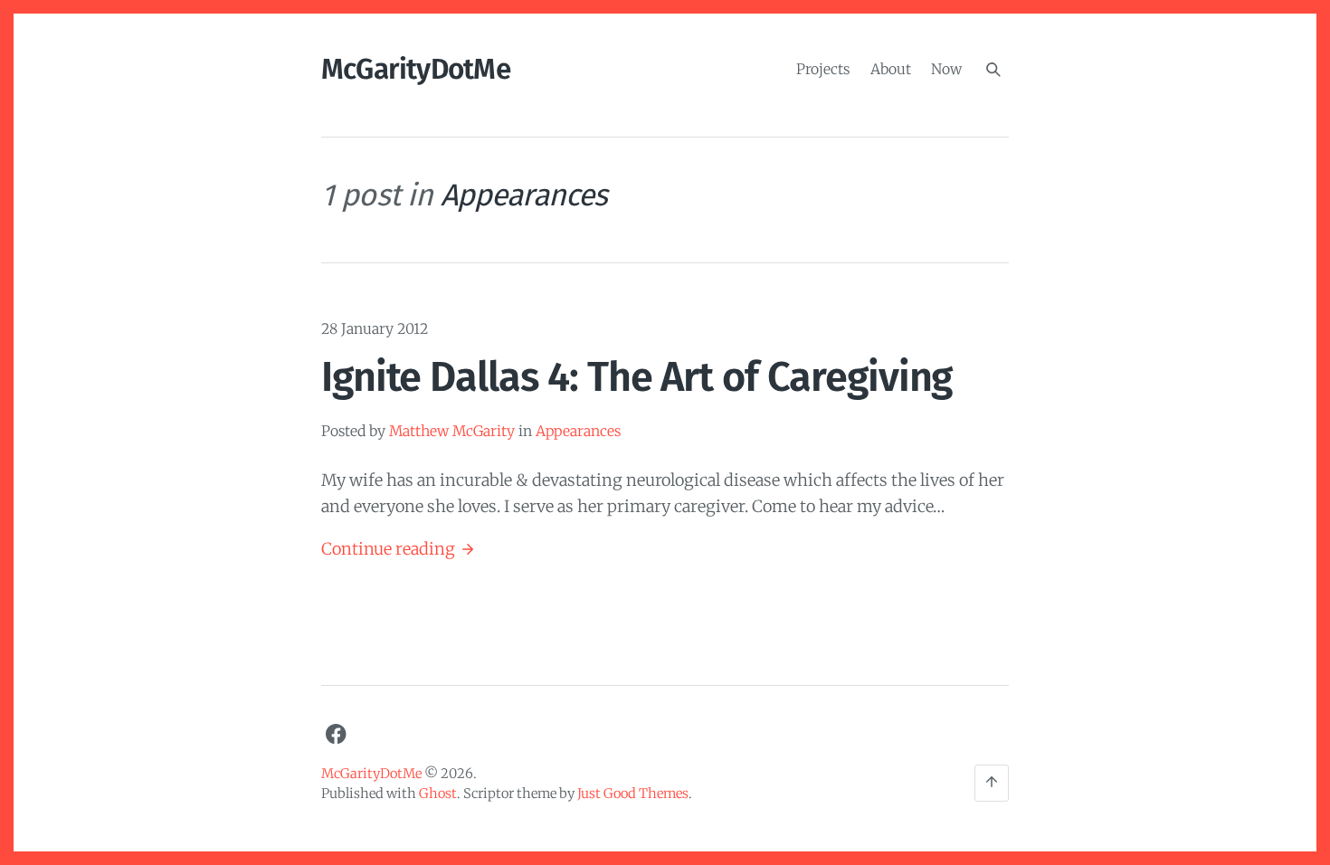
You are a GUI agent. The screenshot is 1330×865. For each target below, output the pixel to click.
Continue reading (398, 550)
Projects (823, 68)
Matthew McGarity (452, 431)
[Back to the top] (991, 783)
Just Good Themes (633, 793)
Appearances (578, 431)
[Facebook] (335, 734)
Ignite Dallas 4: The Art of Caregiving (636, 377)
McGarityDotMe (415, 69)
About (890, 68)
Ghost (438, 793)
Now (946, 68)
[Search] (993, 69)
